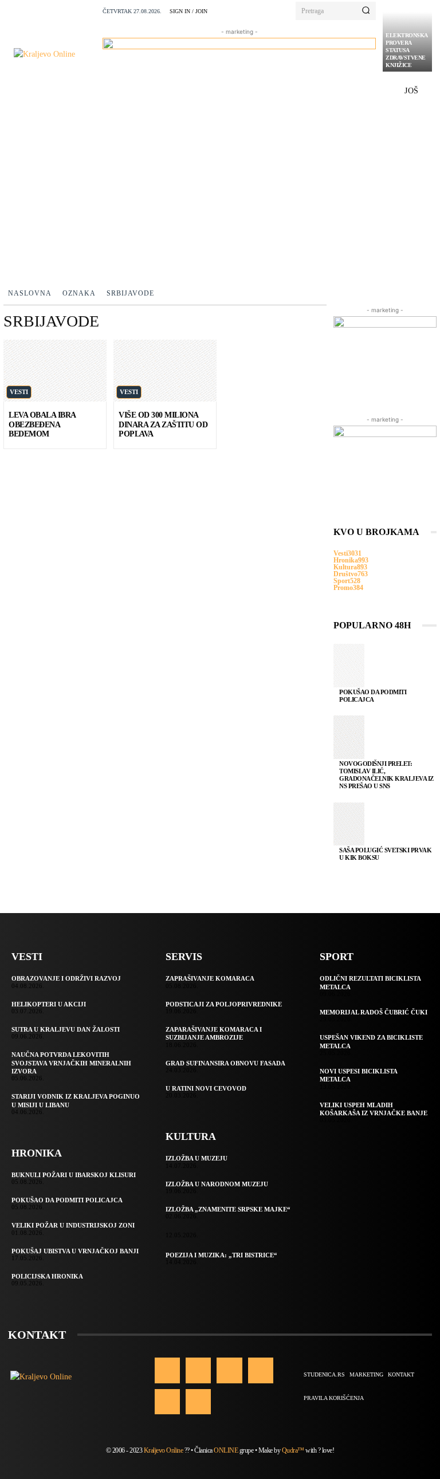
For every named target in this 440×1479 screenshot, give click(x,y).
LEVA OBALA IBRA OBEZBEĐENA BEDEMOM (42, 425)
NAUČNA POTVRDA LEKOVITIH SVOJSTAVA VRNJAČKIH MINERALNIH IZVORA (71, 1063)
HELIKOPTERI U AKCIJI (48, 1004)
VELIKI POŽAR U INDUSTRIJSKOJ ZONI (73, 1225)
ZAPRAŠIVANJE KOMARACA (210, 978)
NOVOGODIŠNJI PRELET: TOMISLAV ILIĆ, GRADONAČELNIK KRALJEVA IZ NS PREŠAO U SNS (386, 775)
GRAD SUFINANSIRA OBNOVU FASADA (225, 1063)
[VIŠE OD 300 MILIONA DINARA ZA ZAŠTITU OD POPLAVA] (165, 371)
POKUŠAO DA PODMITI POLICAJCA (372, 696)
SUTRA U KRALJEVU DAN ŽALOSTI (65, 1029)
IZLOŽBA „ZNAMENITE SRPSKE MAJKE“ (228, 1209)
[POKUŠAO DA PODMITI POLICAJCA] (348, 665)
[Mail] (260, 1370)
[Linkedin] (229, 1370)
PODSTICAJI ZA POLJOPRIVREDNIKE (224, 1004)
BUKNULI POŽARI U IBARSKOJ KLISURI (73, 1174)
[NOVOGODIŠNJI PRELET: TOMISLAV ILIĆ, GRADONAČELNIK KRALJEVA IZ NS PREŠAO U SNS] (348, 737)
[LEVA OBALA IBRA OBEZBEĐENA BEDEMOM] (55, 371)
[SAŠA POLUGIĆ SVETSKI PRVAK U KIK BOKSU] (348, 824)
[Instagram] (198, 1370)
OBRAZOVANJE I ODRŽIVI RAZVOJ (66, 978)
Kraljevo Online (163, 1450)
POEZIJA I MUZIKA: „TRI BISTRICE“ (221, 1255)
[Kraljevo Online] (55, 54)
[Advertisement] (220, 192)
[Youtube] (198, 1401)
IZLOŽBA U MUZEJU (196, 1158)
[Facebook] (167, 1370)
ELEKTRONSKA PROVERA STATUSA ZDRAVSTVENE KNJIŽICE (407, 50)
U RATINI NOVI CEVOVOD (206, 1088)
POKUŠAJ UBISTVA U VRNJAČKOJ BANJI (75, 1251)
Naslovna (30, 293)
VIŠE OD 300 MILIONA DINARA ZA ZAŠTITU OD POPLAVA (163, 425)
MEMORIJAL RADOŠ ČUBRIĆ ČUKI (373, 1012)
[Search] (366, 11)
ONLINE (226, 1450)
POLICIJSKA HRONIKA (47, 1276)
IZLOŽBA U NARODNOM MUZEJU (217, 1184)
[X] (167, 1401)
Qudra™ (293, 1450)
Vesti (19, 391)
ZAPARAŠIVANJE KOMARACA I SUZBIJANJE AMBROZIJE (214, 1033)
